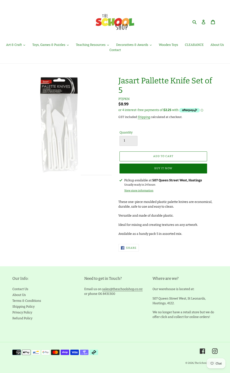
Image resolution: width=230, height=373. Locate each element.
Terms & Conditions (26, 301)
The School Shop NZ (206, 363)
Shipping (144, 117)
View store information (138, 190)
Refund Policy (22, 318)
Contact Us (20, 289)
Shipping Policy (23, 307)
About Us (19, 295)
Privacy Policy (22, 312)
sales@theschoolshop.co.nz (122, 289)
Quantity (126, 132)
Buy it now (163, 168)
